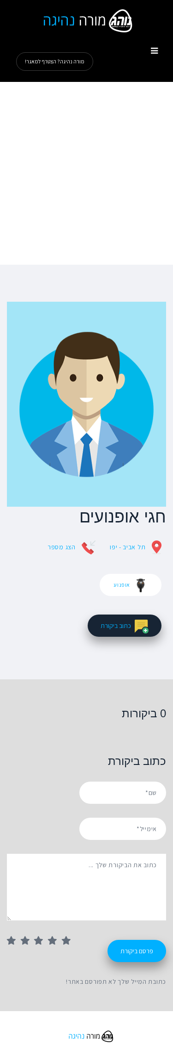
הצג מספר (62, 547)
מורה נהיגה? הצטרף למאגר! (54, 61)
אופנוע (121, 584)
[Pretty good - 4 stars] (55, 941)
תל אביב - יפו (127, 547)
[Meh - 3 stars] (41, 941)
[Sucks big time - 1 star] (14, 941)
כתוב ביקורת (116, 625)
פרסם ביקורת (136, 951)
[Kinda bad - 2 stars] (28, 941)
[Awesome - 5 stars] (69, 941)
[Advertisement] (86, 173)
